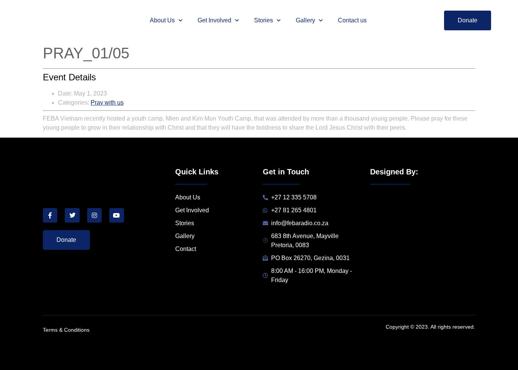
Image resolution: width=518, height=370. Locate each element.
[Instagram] (94, 215)
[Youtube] (116, 215)
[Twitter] (72, 215)
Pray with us (107, 102)
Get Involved (214, 20)
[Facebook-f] (50, 215)
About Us (162, 20)
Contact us (352, 20)
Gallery (305, 20)
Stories (263, 20)
